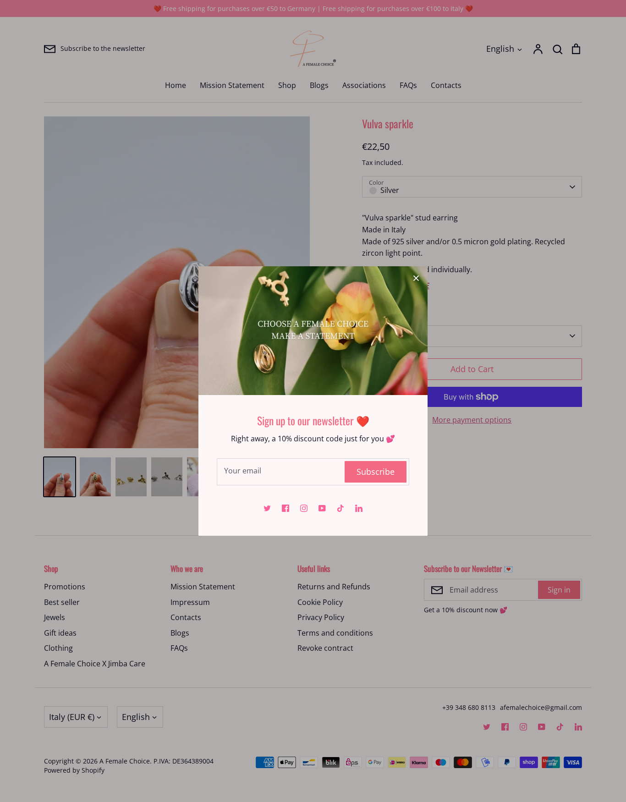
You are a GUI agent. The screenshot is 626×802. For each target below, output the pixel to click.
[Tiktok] (340, 508)
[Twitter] (267, 508)
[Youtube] (322, 508)
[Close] (416, 278)
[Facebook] (285, 508)
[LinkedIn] (359, 508)
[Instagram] (304, 508)
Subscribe (376, 471)
